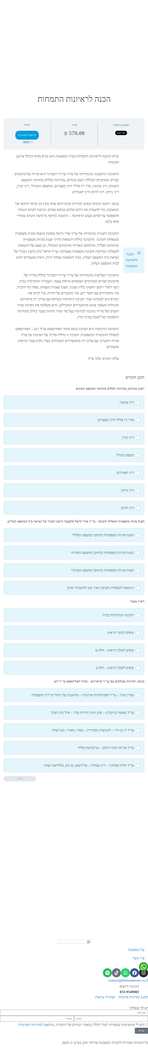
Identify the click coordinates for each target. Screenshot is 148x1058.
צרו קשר (138, 958)
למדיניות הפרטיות (30, 1025)
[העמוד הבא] (6, 778)
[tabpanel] (74, 260)
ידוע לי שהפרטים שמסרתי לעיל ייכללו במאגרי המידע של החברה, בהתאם (81, 1025)
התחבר (26, 142)
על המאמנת (136, 950)
